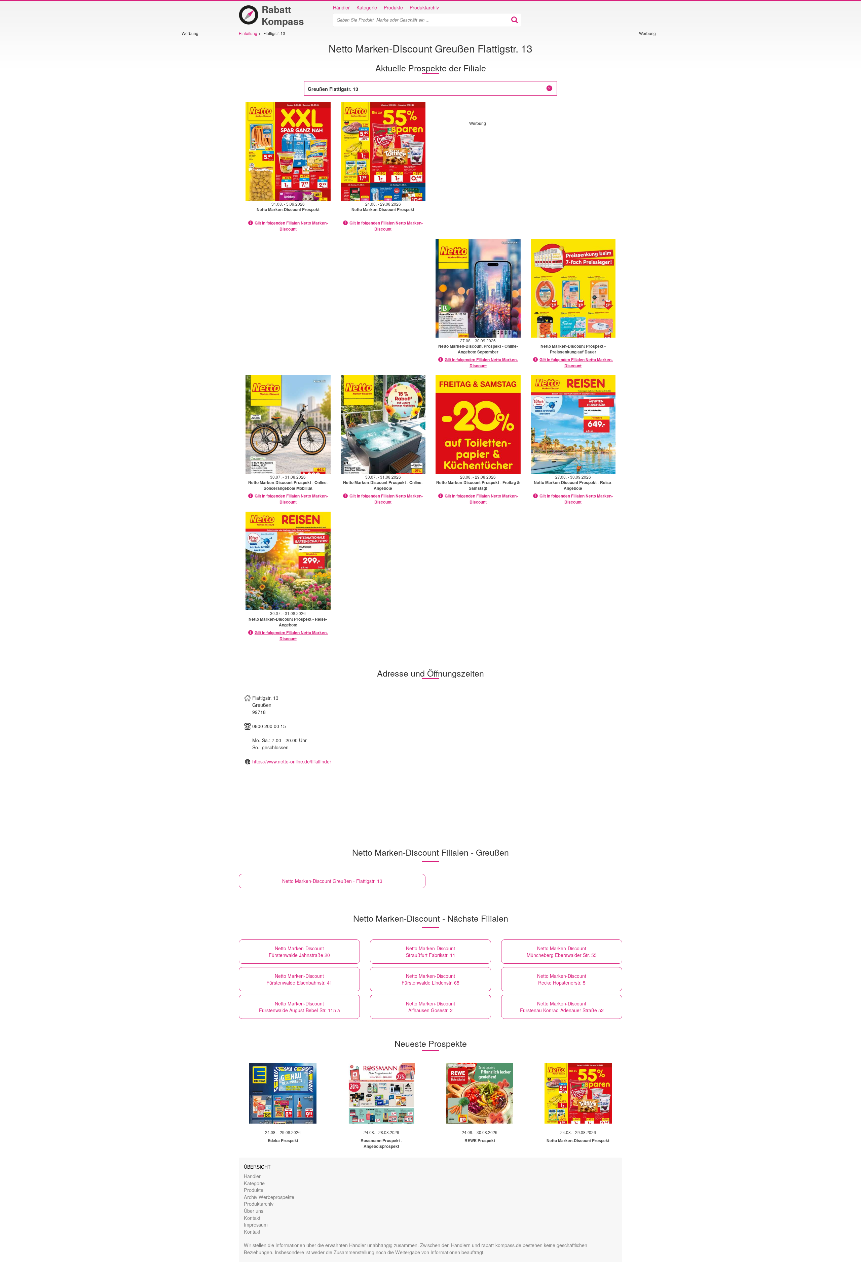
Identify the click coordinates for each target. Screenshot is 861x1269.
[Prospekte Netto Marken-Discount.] (573, 288)
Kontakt (252, 1217)
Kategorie (367, 7)
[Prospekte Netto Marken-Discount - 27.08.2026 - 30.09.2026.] (478, 288)
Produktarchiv (424, 7)
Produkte (393, 7)
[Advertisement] (202, 137)
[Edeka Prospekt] (282, 1093)
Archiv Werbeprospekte (269, 1196)
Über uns (253, 1210)
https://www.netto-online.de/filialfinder (291, 761)
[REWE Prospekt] (479, 1093)
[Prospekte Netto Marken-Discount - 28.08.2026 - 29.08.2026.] (478, 424)
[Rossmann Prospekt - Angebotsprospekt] (381, 1093)
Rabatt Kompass (283, 15)
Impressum (256, 1224)
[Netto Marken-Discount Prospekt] (578, 1093)
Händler (341, 7)
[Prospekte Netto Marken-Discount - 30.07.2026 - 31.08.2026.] (288, 424)
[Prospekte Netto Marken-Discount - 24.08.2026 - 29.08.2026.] (383, 151)
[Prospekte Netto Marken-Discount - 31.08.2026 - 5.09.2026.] (288, 151)
